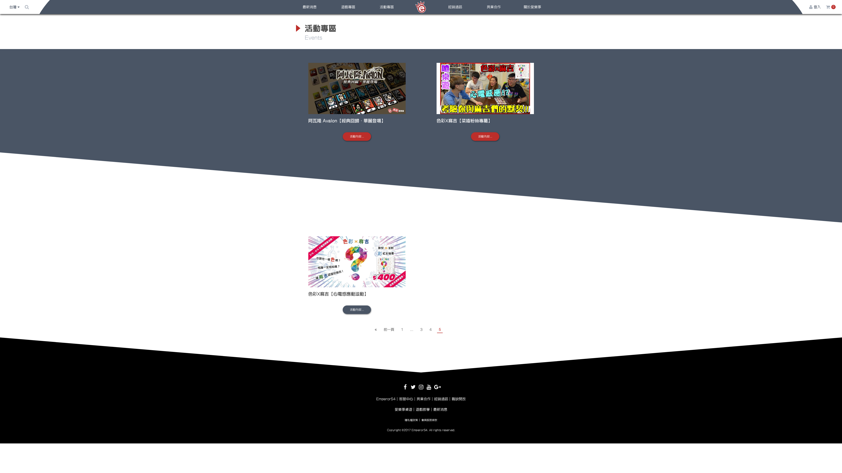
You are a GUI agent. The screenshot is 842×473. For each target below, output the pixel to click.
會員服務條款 (429, 420)
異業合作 (494, 7)
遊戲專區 (348, 7)
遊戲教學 (423, 409)
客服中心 (406, 399)
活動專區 (387, 7)
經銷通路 (455, 7)
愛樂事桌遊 (403, 409)
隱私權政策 (411, 420)
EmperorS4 (386, 399)
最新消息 (310, 7)
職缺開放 (459, 399)
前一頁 (389, 329)
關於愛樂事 (532, 7)
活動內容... (357, 136)
